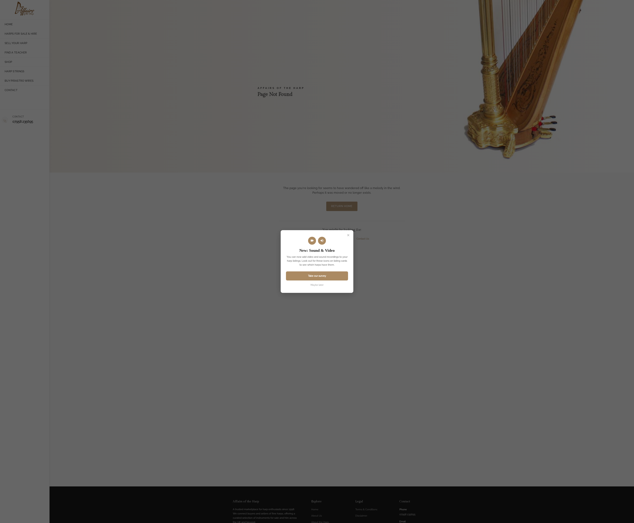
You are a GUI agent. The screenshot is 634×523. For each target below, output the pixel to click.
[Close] (348, 235)
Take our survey (317, 275)
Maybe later (317, 285)
